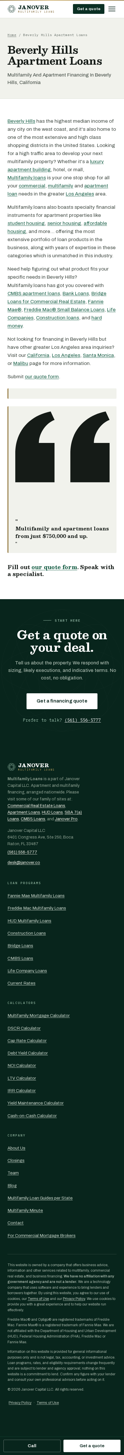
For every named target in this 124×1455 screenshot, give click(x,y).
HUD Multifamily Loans (29, 921)
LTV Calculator (21, 1078)
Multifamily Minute (25, 1210)
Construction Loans (26, 933)
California (38, 355)
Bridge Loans (20, 945)
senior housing (64, 223)
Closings (16, 1160)
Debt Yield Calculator (27, 1053)
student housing (26, 223)
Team (13, 1173)
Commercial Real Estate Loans (36, 806)
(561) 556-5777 (83, 720)
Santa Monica (98, 355)
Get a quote (88, 9)
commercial (32, 186)
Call (32, 1445)
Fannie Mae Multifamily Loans (36, 895)
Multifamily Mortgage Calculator (38, 1015)
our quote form (42, 376)
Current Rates (21, 983)
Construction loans (57, 318)
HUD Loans (52, 812)
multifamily (60, 186)
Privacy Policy (74, 1299)
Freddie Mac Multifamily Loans (36, 908)
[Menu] (112, 8)
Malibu (20, 363)
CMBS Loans (33, 819)
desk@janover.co (23, 862)
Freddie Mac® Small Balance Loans (64, 309)
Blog (12, 1185)
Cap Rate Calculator (27, 1040)
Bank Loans (76, 293)
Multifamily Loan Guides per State (40, 1198)
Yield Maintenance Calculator (35, 1103)
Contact (15, 1223)
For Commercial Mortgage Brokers (41, 1235)
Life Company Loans (27, 970)
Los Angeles (80, 194)
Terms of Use (38, 1299)
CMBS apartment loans (33, 293)
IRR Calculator (21, 1090)
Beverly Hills (21, 121)
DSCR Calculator (24, 1028)
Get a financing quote (62, 701)
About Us (16, 1148)
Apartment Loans (23, 812)
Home (11, 35)
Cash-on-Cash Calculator (32, 1115)
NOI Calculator (21, 1065)
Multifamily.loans (26, 177)
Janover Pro (66, 819)
